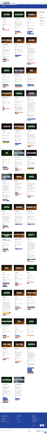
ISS (3, 157)
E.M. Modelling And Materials (5, 421)
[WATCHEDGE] (6, 380)
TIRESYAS (29, 348)
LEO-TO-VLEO (17, 157)
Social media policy (6, 430)
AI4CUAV (28, 18)
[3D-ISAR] (6, 14)
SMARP (16, 297)
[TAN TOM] (19, 344)
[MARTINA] (6, 177)
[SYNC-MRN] (6, 344)
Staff (17, 418)
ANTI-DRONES (5, 44)
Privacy (2, 430)
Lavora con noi (19, 421)
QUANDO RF (17, 211)
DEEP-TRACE (17, 74)
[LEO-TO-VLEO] (19, 153)
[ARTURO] (31, 40)
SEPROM (4, 297)
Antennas (2, 420)
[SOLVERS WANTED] (6, 321)
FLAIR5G (4, 130)
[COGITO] (6, 70)
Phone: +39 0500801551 (35, 420)
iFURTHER (29, 130)
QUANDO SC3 (29, 211)
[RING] (6, 268)
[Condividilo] (4, 408)
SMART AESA (29, 297)
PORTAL (4, 211)
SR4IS (28, 325)
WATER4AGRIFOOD (18, 384)
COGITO (4, 74)
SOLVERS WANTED (6, 325)
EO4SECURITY (5, 97)
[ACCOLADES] (19, 14)
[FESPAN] (31, 93)
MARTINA (4, 181)
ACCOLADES (17, 18)
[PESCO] (31, 177)
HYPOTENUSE (17, 130)
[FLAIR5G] (6, 126)
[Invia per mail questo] (2, 408)
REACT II (28, 239)
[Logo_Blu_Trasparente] (41, 431)
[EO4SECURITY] (6, 93)
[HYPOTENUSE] (19, 126)
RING (3, 272)
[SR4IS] (31, 321)
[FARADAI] (19, 93)
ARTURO (28, 44)
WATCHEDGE (5, 384)
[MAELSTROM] (31, 153)
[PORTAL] (6, 207)
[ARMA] (19, 40)
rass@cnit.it (35, 419)
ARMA (16, 44)
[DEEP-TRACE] (19, 70)
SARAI (28, 272)
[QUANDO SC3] (31, 207)
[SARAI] (31, 268)
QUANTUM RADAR (18, 239)
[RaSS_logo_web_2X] (8, 3)
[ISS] (6, 153)
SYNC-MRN (5, 348)
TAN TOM (16, 348)
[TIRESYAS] (31, 344)
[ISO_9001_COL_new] (29, 431)
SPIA (16, 325)
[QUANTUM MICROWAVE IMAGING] (6, 235)
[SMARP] (19, 293)
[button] (45, 2)
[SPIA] (19, 321)
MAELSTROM (29, 157)
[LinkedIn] (43, 425)
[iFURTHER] (31, 126)
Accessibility (10, 430)
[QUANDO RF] (19, 207)
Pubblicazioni (18, 419)
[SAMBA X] (19, 268)
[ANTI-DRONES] (6, 40)
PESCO (28, 181)
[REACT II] (31, 235)
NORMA (16, 181)
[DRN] (31, 70)
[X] (41, 425)
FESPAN (28, 97)
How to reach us (34, 421)
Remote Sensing (3, 419)
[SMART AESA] (31, 293)
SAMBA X (16, 272)
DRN (28, 74)
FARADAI (16, 97)
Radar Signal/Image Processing (5, 418)
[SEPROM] (6, 293)
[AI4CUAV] (31, 14)
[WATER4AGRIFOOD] (19, 380)
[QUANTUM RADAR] (19, 235)
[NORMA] (19, 177)
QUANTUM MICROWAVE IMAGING (6, 239)
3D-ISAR (4, 18)
